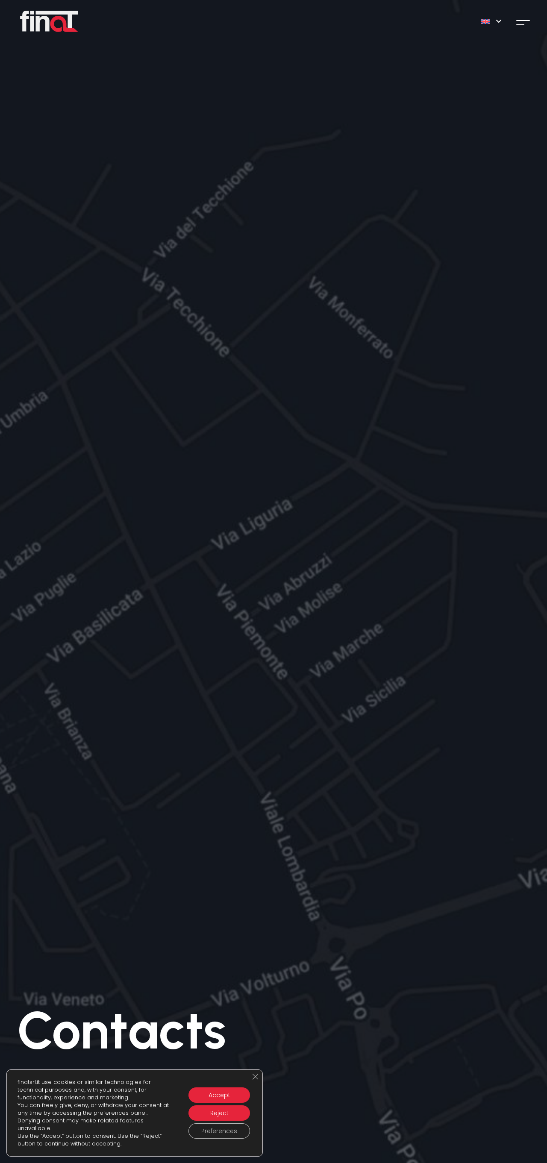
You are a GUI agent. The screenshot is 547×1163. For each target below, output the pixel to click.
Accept (219, 1095)
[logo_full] (49, 21)
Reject (219, 1113)
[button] (491, 21)
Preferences (219, 1131)
